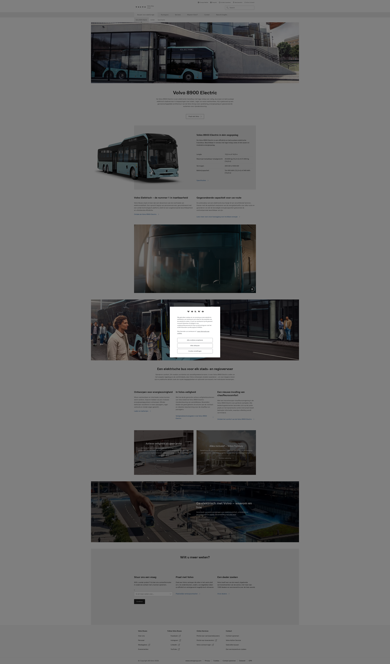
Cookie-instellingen (195, 351)
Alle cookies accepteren (195, 340)
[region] (195, 332)
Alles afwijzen (195, 345)
